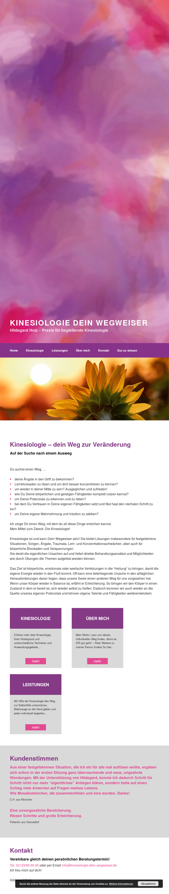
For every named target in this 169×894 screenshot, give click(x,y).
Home (14, 350)
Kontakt (103, 350)
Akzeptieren (148, 884)
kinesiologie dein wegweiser (79, 322)
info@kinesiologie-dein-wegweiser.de (89, 865)
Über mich (83, 350)
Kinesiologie (35, 350)
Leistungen (60, 350)
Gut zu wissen (127, 350)
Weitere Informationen (121, 883)
